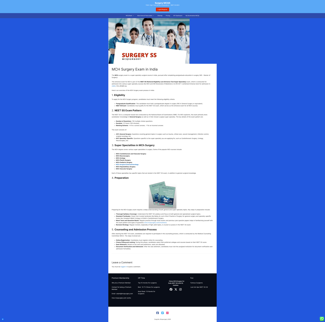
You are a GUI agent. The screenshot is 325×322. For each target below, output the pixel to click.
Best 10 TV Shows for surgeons (149, 287)
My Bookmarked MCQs (192, 15)
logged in (124, 267)
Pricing (168, 15)
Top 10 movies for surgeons (147, 283)
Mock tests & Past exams (144, 15)
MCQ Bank (129, 15)
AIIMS (114, 86)
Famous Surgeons (196, 283)
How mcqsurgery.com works (121, 298)
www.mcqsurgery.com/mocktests (155, 222)
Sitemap (160, 15)
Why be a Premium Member (121, 283)
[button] (134, 15)
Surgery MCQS (162, 3)
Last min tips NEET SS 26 (199, 287)
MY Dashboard (177, 15)
